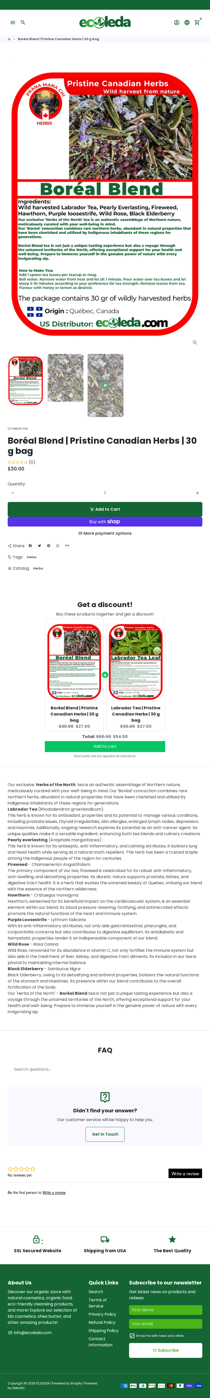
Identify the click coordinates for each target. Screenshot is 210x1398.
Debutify (18, 1388)
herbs (31, 557)
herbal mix (18, 428)
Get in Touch (105, 1134)
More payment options (107, 533)
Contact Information (100, 1342)
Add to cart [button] (105, 744)
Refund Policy (102, 1322)
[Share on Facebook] (30, 546)
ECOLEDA (42, 1383)
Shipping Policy (104, 1331)
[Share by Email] (67, 546)
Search (96, 1292)
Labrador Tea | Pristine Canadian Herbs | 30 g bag (135, 714)
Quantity (16, 484)
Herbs (38, 568)
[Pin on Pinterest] (48, 546)
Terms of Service (98, 1303)
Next (195, 204)
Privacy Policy (102, 1314)
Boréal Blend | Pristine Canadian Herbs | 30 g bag (58, 39)
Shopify (76, 1383)
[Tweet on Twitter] (39, 546)
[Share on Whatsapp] (57, 546)
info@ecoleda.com (30, 1333)
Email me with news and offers (160, 1336)
